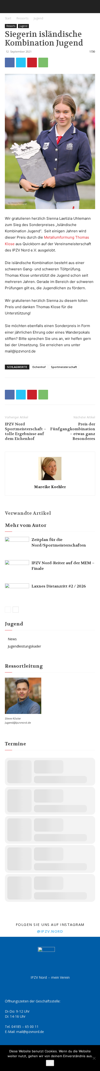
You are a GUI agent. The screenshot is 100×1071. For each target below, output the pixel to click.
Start (8, 18)
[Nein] (94, 1058)
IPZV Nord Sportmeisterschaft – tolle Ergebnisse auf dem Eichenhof (25, 431)
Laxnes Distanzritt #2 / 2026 (59, 586)
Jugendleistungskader (24, 646)
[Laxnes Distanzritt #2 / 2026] (17, 591)
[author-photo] (50, 480)
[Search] (93, 6)
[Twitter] (21, 62)
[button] (8, 6)
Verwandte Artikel (28, 513)
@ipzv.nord (50, 931)
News (12, 639)
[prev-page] (8, 610)
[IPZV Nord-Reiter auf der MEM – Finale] (17, 568)
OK (50, 1063)
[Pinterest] (32, 62)
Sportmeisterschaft (64, 367)
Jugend (38, 18)
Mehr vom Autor (25, 525)
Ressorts (22, 18)
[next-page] (16, 610)
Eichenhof (39, 367)
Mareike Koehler (50, 487)
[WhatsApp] (43, 62)
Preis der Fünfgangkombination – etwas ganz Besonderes (72, 431)
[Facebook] (10, 62)
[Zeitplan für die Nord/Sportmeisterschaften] (17, 545)
